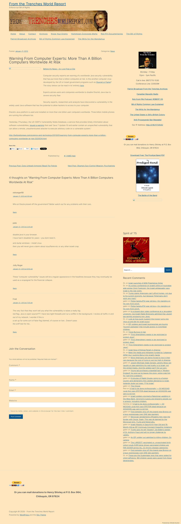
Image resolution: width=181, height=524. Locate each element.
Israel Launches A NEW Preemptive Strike (145, 283)
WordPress (24, 515)
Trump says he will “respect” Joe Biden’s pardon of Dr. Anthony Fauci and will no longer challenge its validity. (146, 432)
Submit (168, 270)
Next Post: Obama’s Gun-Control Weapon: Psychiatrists (91, 166)
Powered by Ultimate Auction (170, 523)
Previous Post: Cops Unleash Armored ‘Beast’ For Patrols (33, 166)
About (22, 34)
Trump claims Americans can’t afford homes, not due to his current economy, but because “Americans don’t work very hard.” (147, 296)
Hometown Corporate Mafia (84, 34)
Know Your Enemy (59, 34)
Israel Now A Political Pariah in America (144, 350)
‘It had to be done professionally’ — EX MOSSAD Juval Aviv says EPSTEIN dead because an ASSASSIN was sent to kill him (147, 391)
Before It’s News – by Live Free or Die (59, 69)
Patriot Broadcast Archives (23, 39)
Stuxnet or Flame (103, 82)
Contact (32, 34)
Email (11, 390)
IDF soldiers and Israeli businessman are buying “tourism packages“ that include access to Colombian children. (145, 326)
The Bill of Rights (134, 34)
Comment (14, 365)
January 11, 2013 (21, 51)
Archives (43, 34)
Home (13, 34)
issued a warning (37, 125)
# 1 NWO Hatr (70, 156)
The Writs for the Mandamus (91, 39)
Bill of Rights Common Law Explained (57, 39)
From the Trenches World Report (37, 4)
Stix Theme (41, 515)
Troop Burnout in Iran (137, 332)
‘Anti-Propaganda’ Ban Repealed (147, 120)
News (112, 51)
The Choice (135, 386)
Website (13, 400)
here (82, 85)
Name (12, 380)
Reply (15, 212)
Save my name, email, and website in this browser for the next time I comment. (42, 411)
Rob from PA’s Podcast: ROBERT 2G (147, 99)
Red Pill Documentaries (112, 34)
